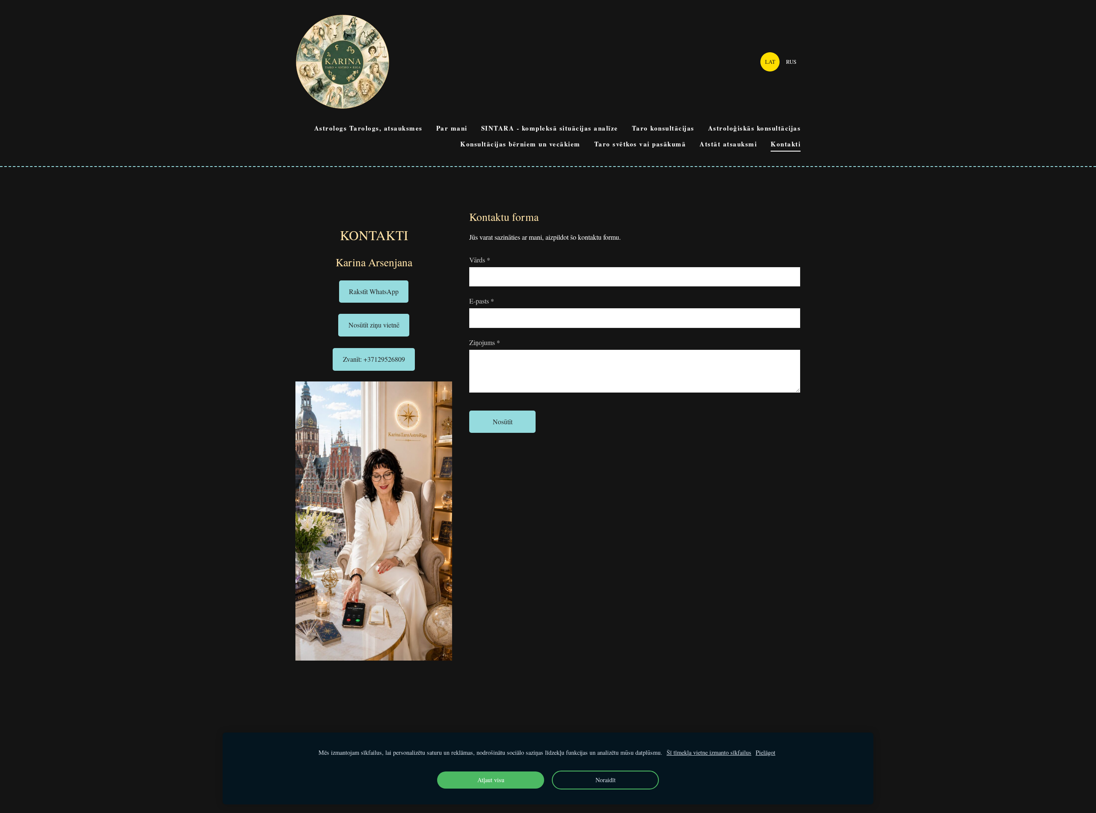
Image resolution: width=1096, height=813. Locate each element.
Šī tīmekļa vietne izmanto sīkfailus (709, 752)
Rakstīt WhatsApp (374, 291)
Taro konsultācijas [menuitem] (663, 128)
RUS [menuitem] (791, 62)
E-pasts (481, 300)
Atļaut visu (490, 780)
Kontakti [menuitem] (786, 144)
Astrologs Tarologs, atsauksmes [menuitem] (368, 128)
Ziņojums (484, 342)
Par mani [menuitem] (452, 128)
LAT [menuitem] (770, 62)
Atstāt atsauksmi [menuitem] (728, 144)
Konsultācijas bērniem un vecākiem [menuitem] (520, 144)
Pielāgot (765, 752)
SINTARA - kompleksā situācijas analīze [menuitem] (549, 128)
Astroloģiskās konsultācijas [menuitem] (754, 128)
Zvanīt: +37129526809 (374, 358)
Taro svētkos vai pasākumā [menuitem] (640, 144)
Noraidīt (606, 780)
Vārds (479, 259)
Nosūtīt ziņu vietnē (373, 324)
